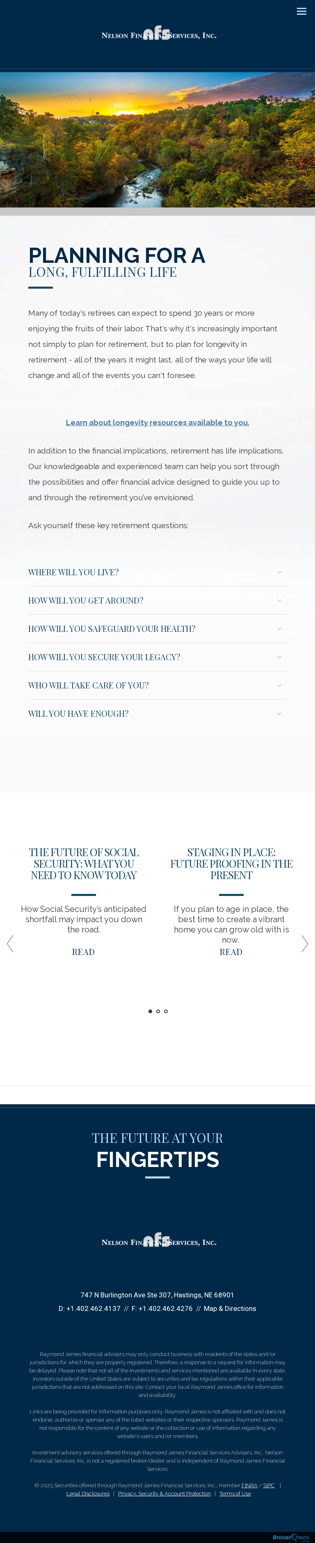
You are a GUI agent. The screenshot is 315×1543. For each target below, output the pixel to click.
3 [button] (166, 1011)
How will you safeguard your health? (112, 628)
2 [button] (158, 1011)
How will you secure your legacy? (104, 656)
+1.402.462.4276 (166, 1308)
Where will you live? (73, 571)
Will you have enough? (78, 713)
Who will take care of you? (88, 685)
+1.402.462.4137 (93, 1308)
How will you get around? (86, 600)
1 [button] (150, 1011)
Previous (14, 946)
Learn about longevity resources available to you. (157, 422)
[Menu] (296, 10)
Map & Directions (230, 1308)
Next (301, 946)
